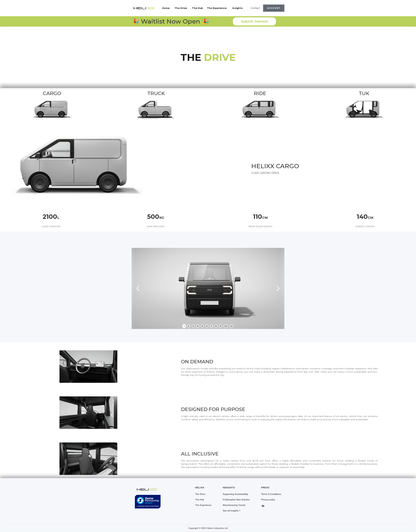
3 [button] (193, 326)
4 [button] (197, 326)
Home (166, 8)
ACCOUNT (273, 8)
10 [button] (225, 326)
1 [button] (184, 326)
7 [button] (211, 326)
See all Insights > (231, 510)
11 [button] (231, 326)
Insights (237, 8)
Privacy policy (268, 499)
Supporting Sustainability (235, 494)
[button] (138, 288)
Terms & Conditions (271, 494)
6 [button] (207, 326)
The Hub (197, 8)
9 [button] (220, 326)
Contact (255, 8)
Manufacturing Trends (234, 505)
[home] (144, 8)
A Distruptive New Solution (236, 499)
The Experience (217, 8)
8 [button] (216, 326)
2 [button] (188, 326)
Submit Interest (254, 21)
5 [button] (202, 326)
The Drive (181, 8)
